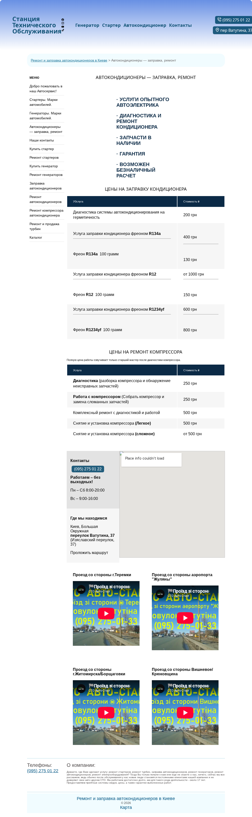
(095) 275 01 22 (88, 469)
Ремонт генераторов (46, 175)
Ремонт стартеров (44, 157)
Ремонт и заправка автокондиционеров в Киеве (69, 60)
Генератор (87, 25)
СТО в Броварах (83, 786)
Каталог (36, 237)
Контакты (180, 25)
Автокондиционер (145, 25)
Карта (126, 807)
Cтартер (111, 25)
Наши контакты (42, 140)
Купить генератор (44, 166)
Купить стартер (42, 149)
